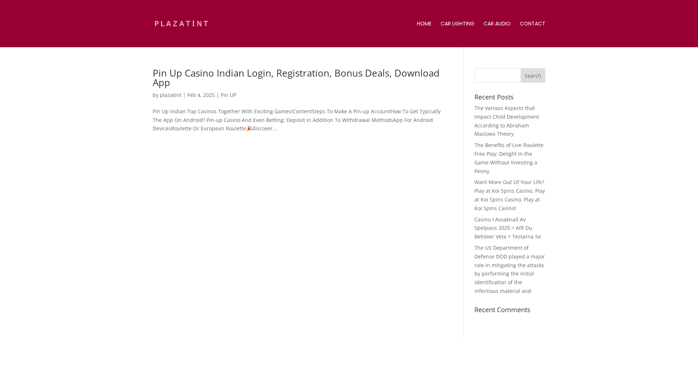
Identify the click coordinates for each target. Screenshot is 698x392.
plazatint (170, 94)
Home (424, 24)
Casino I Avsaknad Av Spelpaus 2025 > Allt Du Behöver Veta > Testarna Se (507, 228)
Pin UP (228, 94)
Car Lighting (457, 24)
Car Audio (497, 24)
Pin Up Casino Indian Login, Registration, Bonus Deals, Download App (296, 77)
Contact (532, 24)
